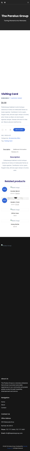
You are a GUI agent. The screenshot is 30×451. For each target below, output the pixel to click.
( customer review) (15, 98)
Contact (3, 407)
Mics (18, 138)
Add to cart (19, 129)
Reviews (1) (15, 152)
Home (3, 402)
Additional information (19, 149)
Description (6, 149)
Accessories (13, 138)
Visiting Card (8, 141)
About (3, 405)
